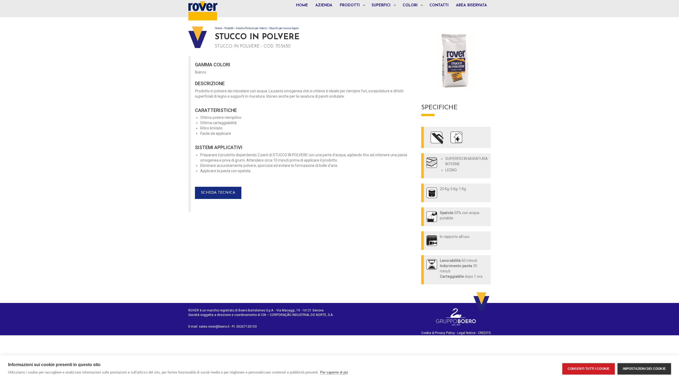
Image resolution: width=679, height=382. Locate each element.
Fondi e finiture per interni (251, 28)
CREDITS (484, 333)
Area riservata (471, 5)
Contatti (439, 5)
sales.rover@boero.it (214, 326)
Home (302, 5)
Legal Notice (466, 333)
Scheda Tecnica (218, 193)
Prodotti (348, 6)
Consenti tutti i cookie (589, 369)
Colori (408, 6)
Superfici (379, 6)
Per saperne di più (334, 372)
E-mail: (193, 326)
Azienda (323, 5)
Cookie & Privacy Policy (438, 333)
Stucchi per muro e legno (284, 28)
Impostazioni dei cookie (644, 369)
